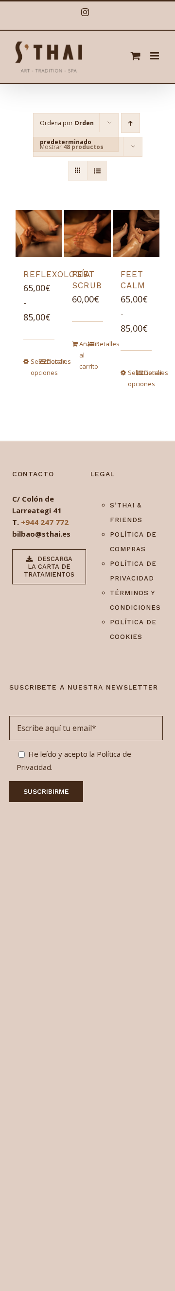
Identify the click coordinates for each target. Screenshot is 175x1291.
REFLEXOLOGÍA (56, 274)
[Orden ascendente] (130, 123)
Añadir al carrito (83, 355)
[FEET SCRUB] (87, 233)
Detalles (51, 361)
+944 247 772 (45, 522)
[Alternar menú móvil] (155, 56)
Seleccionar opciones (35, 367)
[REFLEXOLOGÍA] (39, 233)
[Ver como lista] (97, 170)
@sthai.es (52, 534)
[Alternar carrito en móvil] (135, 56)
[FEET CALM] (136, 233)
